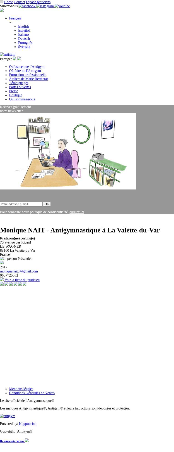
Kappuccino (27, 424)
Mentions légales (21, 389)
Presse (13, 91)
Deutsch (24, 38)
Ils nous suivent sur (12, 441)
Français (15, 18)
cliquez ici (77, 212)
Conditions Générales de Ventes (32, 393)
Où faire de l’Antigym (25, 71)
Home (8, 2)
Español (24, 30)
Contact (19, 2)
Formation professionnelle (27, 75)
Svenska (24, 47)
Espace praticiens (38, 2)
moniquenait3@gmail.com (19, 271)
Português (25, 43)
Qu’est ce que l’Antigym (26, 67)
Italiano (23, 34)
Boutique (15, 95)
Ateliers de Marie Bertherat (28, 79)
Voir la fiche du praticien (22, 280)
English (23, 26)
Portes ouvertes (20, 87)
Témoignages (18, 83)
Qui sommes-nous (22, 99)
